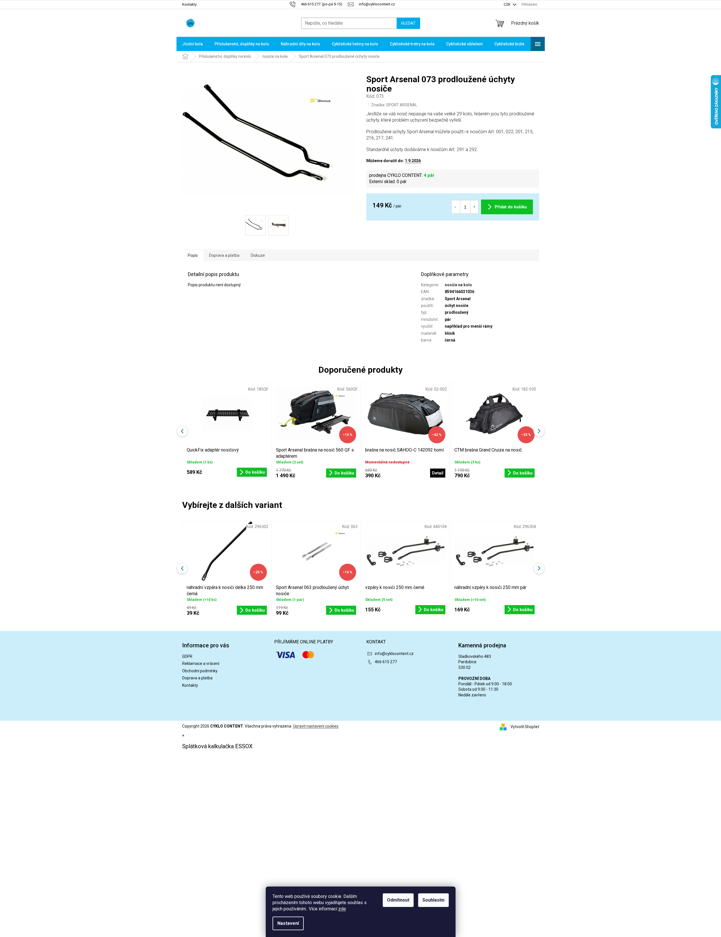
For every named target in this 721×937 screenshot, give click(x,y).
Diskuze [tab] (258, 255)
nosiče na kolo (458, 285)
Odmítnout (398, 900)
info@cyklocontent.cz (394, 653)
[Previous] (182, 568)
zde (342, 908)
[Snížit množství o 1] (456, 207)
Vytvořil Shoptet (525, 726)
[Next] (539, 568)
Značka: (394, 105)
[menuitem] (192, 44)
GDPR (187, 656)
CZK (507, 4)
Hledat (408, 23)
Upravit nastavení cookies (316, 726)
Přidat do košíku (511, 206)
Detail (437, 473)
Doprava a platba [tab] (224, 255)
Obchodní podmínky (200, 671)
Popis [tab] (193, 255)
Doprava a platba (197, 678)
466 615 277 (386, 662)
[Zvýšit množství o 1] (474, 207)
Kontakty (189, 4)
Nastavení (288, 923)
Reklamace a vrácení (200, 663)
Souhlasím (433, 900)
